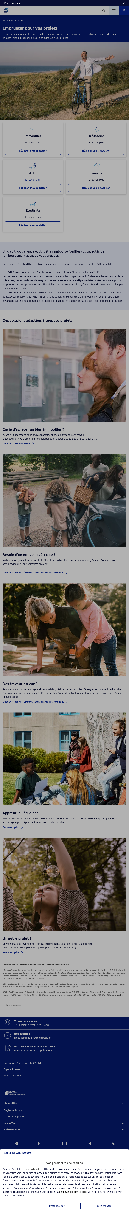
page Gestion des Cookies (73, 1191)
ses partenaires (33, 1169)
